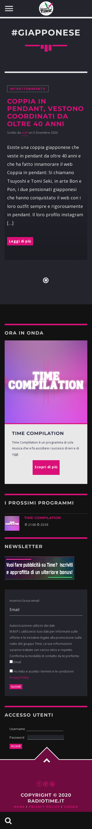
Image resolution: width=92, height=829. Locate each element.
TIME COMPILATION (42, 518)
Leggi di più (20, 241)
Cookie (71, 807)
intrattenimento (28, 89)
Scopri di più (46, 467)
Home (19, 807)
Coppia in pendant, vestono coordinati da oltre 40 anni (45, 112)
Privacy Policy (19, 677)
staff (25, 133)
